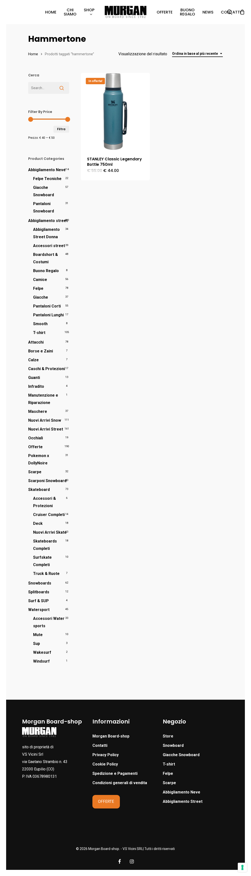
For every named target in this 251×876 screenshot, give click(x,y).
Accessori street (49, 245)
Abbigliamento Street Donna (46, 233)
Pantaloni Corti (47, 306)
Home (33, 54)
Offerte (35, 447)
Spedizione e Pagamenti (115, 773)
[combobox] (197, 53)
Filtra (61, 129)
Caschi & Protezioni (46, 368)
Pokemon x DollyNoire (38, 459)
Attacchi (36, 342)
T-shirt (39, 332)
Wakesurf (42, 652)
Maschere (37, 411)
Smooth (40, 323)
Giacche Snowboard (43, 191)
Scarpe (34, 472)
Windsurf (41, 661)
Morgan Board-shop (110, 736)
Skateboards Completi (45, 545)
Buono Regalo (46, 270)
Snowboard (173, 745)
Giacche (40, 297)
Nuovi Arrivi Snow (44, 420)
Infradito (36, 386)
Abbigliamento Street (182, 801)
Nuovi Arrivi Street (45, 429)
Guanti (34, 377)
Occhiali (35, 438)
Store (168, 736)
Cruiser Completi (49, 514)
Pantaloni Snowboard (43, 207)
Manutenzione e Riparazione (43, 399)
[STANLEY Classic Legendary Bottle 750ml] (115, 111)
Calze (33, 360)
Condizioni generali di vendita (119, 782)
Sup (36, 643)
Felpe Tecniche (47, 178)
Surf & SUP (38, 600)
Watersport (39, 609)
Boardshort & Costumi (45, 258)
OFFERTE (106, 801)
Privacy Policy (105, 754)
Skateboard (39, 489)
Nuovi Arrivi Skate (50, 532)
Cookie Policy (105, 764)
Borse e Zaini (40, 351)
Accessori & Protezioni (44, 502)
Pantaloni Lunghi (48, 315)
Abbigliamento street (48, 220)
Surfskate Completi (42, 561)
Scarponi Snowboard (47, 480)
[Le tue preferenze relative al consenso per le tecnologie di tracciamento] (242, 867)
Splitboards (38, 592)
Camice (40, 279)
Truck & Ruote (46, 573)
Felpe (38, 288)
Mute (38, 634)
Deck (38, 523)
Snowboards (39, 583)
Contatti (99, 745)
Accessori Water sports (48, 622)
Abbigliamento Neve (47, 169)
